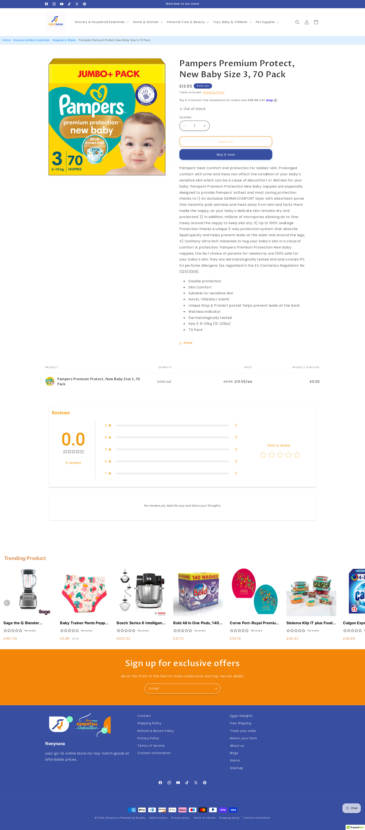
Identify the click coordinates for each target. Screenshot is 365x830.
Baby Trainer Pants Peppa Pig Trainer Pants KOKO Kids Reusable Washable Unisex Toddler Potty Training (84, 623)
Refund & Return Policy (156, 731)
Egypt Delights (241, 716)
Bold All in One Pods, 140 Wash (196, 623)
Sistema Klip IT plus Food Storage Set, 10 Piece (309, 623)
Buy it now (226, 154)
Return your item (243, 738)
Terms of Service (151, 746)
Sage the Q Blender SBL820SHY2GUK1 (21, 623)
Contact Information (154, 753)
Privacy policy (180, 817)
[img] (73, 452)
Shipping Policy (214, 92)
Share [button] (188, 343)
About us (237, 746)
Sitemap (236, 768)
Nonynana (112, 817)
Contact (144, 716)
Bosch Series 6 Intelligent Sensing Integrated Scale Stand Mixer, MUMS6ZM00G (140, 623)
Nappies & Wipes (64, 40)
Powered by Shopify (133, 817)
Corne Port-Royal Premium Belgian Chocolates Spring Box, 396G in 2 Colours (254, 623)
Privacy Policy (148, 738)
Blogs (234, 753)
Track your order (243, 731)
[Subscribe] (215, 688)
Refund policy (158, 817)
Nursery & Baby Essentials (32, 40)
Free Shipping (240, 723)
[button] (101, 22)
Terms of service (204, 817)
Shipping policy (229, 817)
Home (7, 40)
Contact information (257, 817)
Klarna (235, 760)
